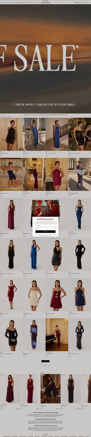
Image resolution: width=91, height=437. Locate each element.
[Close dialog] (58, 201)
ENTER (45, 231)
